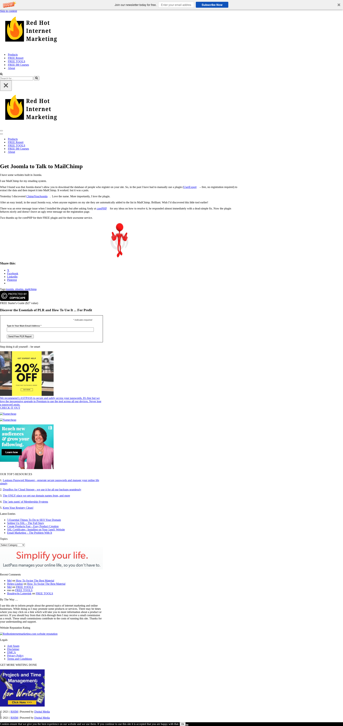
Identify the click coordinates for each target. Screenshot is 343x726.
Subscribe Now (212, 5)
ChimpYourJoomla (37, 196)
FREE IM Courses (18, 64)
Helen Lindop (15, 583)
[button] (171, 4)
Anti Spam (13, 645)
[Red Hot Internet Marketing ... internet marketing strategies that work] (171, 31)
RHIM (14, 711)
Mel (9, 580)
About (11, 68)
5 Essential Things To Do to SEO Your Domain (34, 519)
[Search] (1, 74)
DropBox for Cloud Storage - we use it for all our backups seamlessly (42, 489)
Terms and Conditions (19, 658)
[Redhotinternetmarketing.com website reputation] (29, 633)
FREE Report (15, 57)
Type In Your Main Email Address (24, 326)
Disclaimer (13, 649)
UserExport (190, 187)
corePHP (102, 208)
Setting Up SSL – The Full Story (25, 523)
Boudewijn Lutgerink (19, 593)
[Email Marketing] (27, 468)
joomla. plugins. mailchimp (21, 289)
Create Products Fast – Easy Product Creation (33, 526)
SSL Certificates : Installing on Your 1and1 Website (36, 529)
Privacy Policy (15, 655)
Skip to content (8, 10)
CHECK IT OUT (10, 407)
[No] (187, 724)
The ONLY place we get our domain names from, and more (36, 495)
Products (13, 54)
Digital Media (42, 711)
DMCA (11, 652)
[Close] (6, 85)
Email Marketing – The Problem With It (29, 532)
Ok (182, 724)
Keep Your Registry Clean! (18, 507)
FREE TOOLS (16, 61)
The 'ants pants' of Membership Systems (25, 501)
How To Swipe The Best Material (35, 580)
